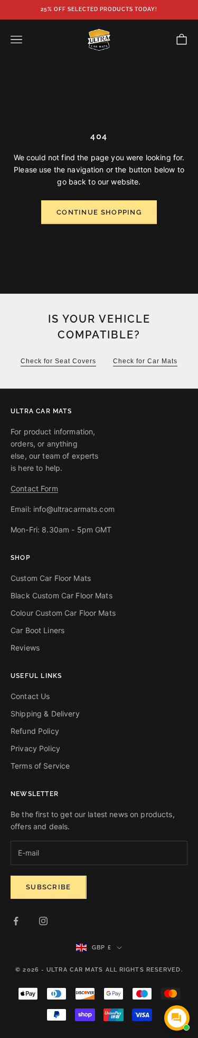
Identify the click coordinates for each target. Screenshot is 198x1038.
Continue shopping (99, 212)
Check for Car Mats (145, 361)
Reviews (25, 647)
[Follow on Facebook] (16, 921)
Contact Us (30, 696)
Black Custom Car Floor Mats (61, 595)
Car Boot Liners (37, 630)
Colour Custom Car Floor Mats (63, 612)
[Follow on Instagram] (43, 921)
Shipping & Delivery (45, 713)
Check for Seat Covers (58, 361)
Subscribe (48, 887)
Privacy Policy (35, 748)
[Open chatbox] (177, 1018)
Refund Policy (35, 730)
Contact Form (34, 488)
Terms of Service (40, 765)
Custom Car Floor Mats (51, 578)
